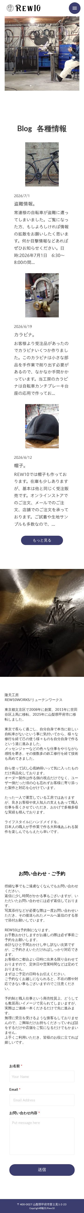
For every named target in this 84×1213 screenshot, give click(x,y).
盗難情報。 (25, 203)
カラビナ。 (25, 334)
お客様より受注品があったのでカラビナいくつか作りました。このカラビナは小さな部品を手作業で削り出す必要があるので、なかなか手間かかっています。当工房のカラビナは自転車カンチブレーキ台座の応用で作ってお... (41, 368)
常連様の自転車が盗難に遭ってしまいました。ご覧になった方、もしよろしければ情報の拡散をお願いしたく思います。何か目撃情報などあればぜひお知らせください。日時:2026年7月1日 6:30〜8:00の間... (41, 237)
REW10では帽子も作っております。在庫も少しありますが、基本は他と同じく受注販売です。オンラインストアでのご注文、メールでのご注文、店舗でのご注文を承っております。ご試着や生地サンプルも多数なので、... (41, 499)
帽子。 (21, 465)
